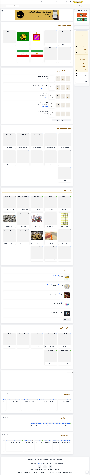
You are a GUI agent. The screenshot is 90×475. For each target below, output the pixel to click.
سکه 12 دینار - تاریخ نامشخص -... (48, 401)
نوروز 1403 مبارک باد (59, 302)
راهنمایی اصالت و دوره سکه (42, 103)
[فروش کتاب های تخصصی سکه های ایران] (82, 17)
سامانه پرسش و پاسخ (66, 120)
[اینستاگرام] (39, 467)
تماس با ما (40, 459)
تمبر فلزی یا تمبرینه (82, 46)
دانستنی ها (84, 63)
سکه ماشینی (84, 35)
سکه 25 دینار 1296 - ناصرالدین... (13, 401)
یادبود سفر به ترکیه (48, 442)
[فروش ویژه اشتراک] (37, 15)
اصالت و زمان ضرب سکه (43, 94)
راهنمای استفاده (52, 459)
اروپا (86, 78)
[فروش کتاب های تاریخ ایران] (82, 21)
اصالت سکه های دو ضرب (43, 76)
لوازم (85, 53)
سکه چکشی (84, 32)
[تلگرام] (50, 467)
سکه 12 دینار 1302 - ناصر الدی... (64, 401)
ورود (83, 6)
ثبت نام (78, 6)
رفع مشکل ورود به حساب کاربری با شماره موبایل (54, 284)
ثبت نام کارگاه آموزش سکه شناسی (57, 293)
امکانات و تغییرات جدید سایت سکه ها (56, 275)
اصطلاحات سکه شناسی (81, 60)
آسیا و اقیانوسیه (84, 73)
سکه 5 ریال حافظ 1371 (29, 442)
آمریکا (86, 81)
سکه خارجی (84, 70)
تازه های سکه (83, 66)
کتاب (85, 49)
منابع (35, 459)
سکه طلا (84, 39)
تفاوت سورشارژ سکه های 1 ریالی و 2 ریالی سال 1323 (37, 85)
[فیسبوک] (45, 467)
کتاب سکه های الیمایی (66, 425)
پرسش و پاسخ (45, 459)
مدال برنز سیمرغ (56, 442)
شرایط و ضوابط (59, 459)
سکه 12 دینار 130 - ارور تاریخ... (29, 401)
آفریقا (86, 76)
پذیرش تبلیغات (30, 459)
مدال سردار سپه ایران (38, 442)
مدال (85, 42)
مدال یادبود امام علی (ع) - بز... (51, 425)
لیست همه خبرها (67, 319)
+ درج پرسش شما (56, 120)
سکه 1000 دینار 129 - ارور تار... (14, 442)
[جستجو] (7, 6)
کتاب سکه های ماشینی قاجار (36, 425)
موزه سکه (84, 56)
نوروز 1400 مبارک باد (59, 311)
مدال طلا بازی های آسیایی (65, 442)
